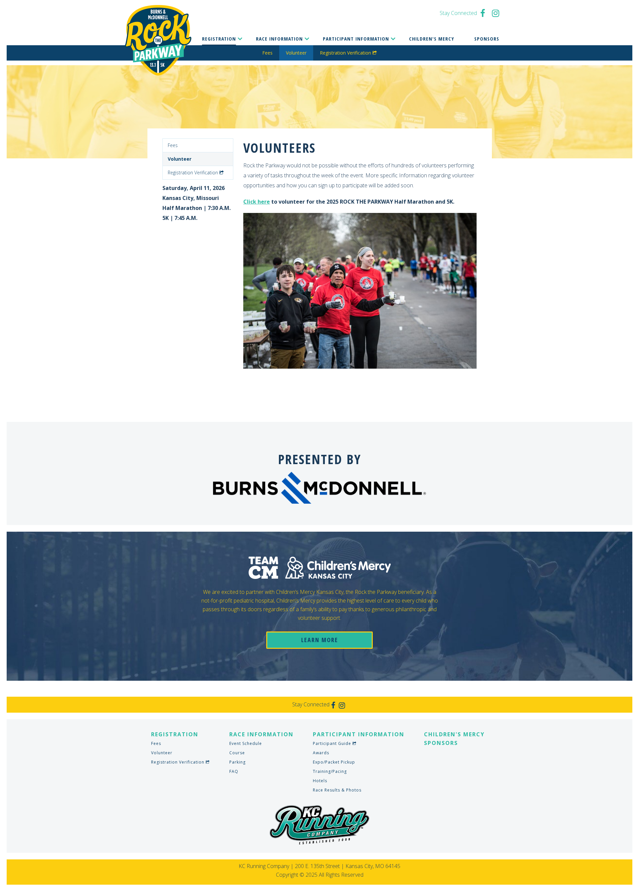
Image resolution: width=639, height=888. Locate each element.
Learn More (319, 640)
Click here (256, 201)
